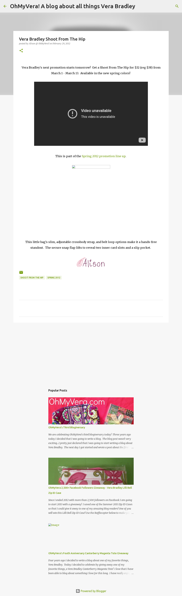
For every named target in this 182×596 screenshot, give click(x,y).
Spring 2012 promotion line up (103, 156)
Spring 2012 (53, 277)
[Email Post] (21, 274)
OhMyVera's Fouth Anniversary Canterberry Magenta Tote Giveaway (88, 553)
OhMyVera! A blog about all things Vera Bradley (72, 6)
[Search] (140, 6)
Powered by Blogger (93, 591)
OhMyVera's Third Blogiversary (66, 427)
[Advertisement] (91, 353)
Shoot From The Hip (31, 277)
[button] (21, 50)
